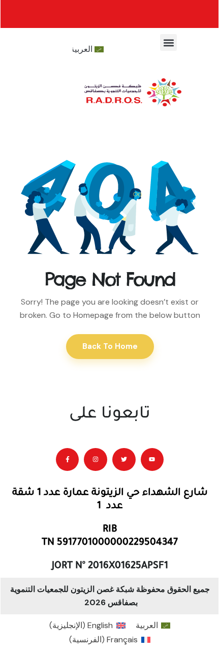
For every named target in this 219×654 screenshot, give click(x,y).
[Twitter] (124, 459)
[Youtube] (152, 459)
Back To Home (110, 346)
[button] (168, 42)
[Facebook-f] (67, 459)
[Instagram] (95, 459)
